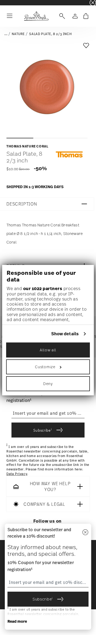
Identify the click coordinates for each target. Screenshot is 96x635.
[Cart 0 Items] (86, 16)
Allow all (48, 349)
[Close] (85, 532)
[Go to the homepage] (36, 16)
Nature (18, 34)
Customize (45, 366)
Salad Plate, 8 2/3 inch (50, 34)
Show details (65, 333)
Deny (48, 383)
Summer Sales (11, 2)
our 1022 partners (42, 288)
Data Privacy (16, 474)
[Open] (61, 16)
